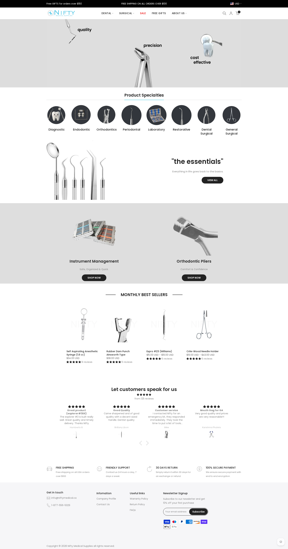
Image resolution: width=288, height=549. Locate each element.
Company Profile (106, 498)
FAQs (133, 510)
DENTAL (106, 13)
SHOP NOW (94, 277)
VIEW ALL (212, 180)
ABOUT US (178, 13)
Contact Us (103, 504)
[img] (144, 395)
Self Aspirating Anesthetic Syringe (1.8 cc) (82, 353)
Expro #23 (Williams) (159, 351)
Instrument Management (94, 261)
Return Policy (137, 504)
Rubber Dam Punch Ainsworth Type (118, 353)
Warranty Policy (139, 498)
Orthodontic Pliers (194, 261)
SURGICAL (125, 13)
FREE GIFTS (159, 13)
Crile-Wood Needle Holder (202, 351)
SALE (143, 13)
